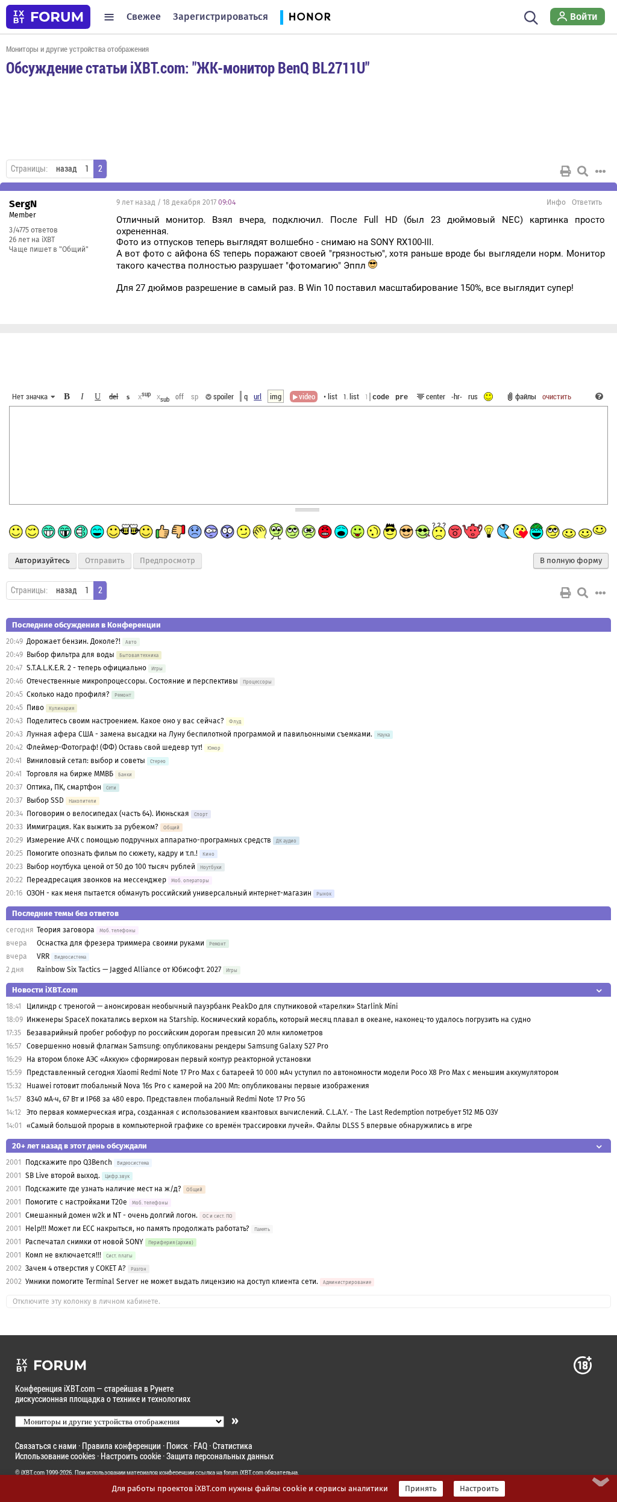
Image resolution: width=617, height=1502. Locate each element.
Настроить (479, 1489)
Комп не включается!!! (63, 1255)
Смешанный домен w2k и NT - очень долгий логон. (111, 1215)
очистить (556, 396)
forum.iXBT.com (243, 1472)
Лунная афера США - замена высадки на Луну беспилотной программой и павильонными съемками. (199, 734)
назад (66, 168)
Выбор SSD (45, 800)
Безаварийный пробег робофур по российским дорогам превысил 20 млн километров (175, 1033)
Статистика (232, 1445)
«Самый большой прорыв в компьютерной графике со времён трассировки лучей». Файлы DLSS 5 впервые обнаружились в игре (249, 1125)
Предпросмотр (167, 561)
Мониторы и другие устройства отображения (77, 48)
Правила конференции (121, 1445)
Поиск (177, 1445)
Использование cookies (55, 1456)
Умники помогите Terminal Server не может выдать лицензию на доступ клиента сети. (171, 1281)
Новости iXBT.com (45, 989)
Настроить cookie (131, 1456)
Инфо (556, 202)
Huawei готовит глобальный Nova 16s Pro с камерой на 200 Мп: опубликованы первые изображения (198, 1086)
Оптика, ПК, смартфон (64, 787)
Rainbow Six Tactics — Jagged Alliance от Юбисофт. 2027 (129, 969)
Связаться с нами (46, 1445)
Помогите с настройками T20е (76, 1202)
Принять (421, 1489)
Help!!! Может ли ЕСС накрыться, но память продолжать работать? (137, 1228)
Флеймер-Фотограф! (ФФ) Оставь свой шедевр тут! (114, 747)
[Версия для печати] (565, 171)
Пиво (35, 707)
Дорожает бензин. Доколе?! (74, 641)
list (351, 396)
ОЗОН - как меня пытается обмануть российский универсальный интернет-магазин (169, 893)
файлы (525, 396)
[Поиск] (531, 17)
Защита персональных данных (220, 1456)
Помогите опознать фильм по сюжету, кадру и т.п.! (112, 853)
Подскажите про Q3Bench (69, 1162)
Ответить (587, 202)
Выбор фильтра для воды (70, 654)
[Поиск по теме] (582, 171)
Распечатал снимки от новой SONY (84, 1242)
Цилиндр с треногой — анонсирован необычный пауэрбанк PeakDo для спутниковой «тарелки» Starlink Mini (212, 1006)
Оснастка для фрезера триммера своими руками (120, 943)
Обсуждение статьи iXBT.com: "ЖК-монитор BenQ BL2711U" (187, 67)
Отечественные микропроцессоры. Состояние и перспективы (132, 681)
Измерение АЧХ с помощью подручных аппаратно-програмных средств (149, 840)
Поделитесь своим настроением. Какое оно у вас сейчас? (125, 721)
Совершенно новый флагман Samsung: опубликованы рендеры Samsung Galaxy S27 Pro (177, 1046)
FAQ (200, 1445)
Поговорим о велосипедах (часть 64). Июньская (108, 813)
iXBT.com (33, 1472)
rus (473, 396)
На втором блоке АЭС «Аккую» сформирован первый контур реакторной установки (169, 1059)
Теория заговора (66, 930)
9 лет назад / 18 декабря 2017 (176, 202)
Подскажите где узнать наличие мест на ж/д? (103, 1189)
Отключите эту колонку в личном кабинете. (86, 1301)
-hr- (456, 396)
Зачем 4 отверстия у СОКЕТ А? (75, 1268)
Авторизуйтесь (42, 561)
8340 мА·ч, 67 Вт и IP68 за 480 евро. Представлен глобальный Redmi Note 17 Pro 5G (166, 1099)
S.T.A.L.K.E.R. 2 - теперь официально (86, 668)
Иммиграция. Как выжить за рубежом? (92, 827)
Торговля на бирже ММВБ (70, 774)
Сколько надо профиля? (68, 694)
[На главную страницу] (48, 17)
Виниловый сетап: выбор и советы (86, 760)
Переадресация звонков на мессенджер (96, 880)
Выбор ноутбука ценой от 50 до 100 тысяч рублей (111, 866)
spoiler (222, 396)
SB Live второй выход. (62, 1175)
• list (330, 396)
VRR (43, 956)
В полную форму (571, 561)
